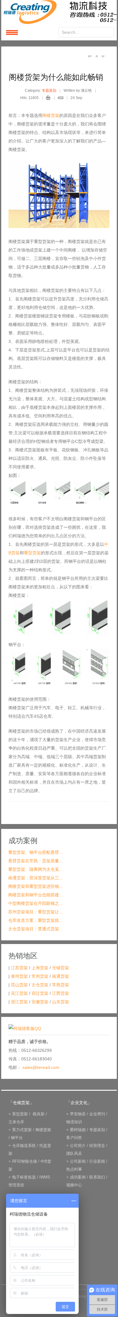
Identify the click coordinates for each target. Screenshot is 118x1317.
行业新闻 (97, 1161)
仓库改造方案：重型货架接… (35, 920)
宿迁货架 (39, 993)
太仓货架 (39, 984)
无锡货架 (60, 967)
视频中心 (74, 1185)
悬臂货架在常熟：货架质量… (35, 860)
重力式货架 (22, 1129)
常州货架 (39, 976)
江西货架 (60, 993)
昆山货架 (19, 984)
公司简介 (78, 1145)
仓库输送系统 (24, 1145)
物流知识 (74, 1122)
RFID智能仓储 (24, 1161)
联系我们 (97, 1177)
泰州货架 (19, 976)
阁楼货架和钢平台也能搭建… (35, 894)
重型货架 (32, 552)
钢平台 (17, 1137)
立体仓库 (16, 1122)
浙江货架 (19, 1001)
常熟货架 (60, 984)
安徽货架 (39, 1001)
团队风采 (74, 1153)
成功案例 (78, 1177)
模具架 (38, 1114)
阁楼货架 (50, 115)
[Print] (48, 99)
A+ (90, 56)
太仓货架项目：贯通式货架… (35, 928)
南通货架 (60, 976)
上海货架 (39, 967)
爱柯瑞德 (78, 1129)
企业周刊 (97, 1114)
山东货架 (60, 1001)
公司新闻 (78, 1161)
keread (59, 12)
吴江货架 (19, 993)
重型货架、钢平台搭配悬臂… (35, 852)
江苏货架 (19, 967)
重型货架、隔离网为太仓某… (35, 869)
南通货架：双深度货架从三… (35, 877)
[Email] (60, 99)
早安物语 (78, 1114)
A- (103, 56)
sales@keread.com (40, 1067)
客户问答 (74, 1137)
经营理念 (97, 1145)
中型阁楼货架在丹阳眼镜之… (35, 903)
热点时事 (74, 1169)
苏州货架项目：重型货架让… (35, 911)
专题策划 (49, 90)
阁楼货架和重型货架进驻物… (35, 886)
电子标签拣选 (24, 1177)
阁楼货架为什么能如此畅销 (56, 77)
